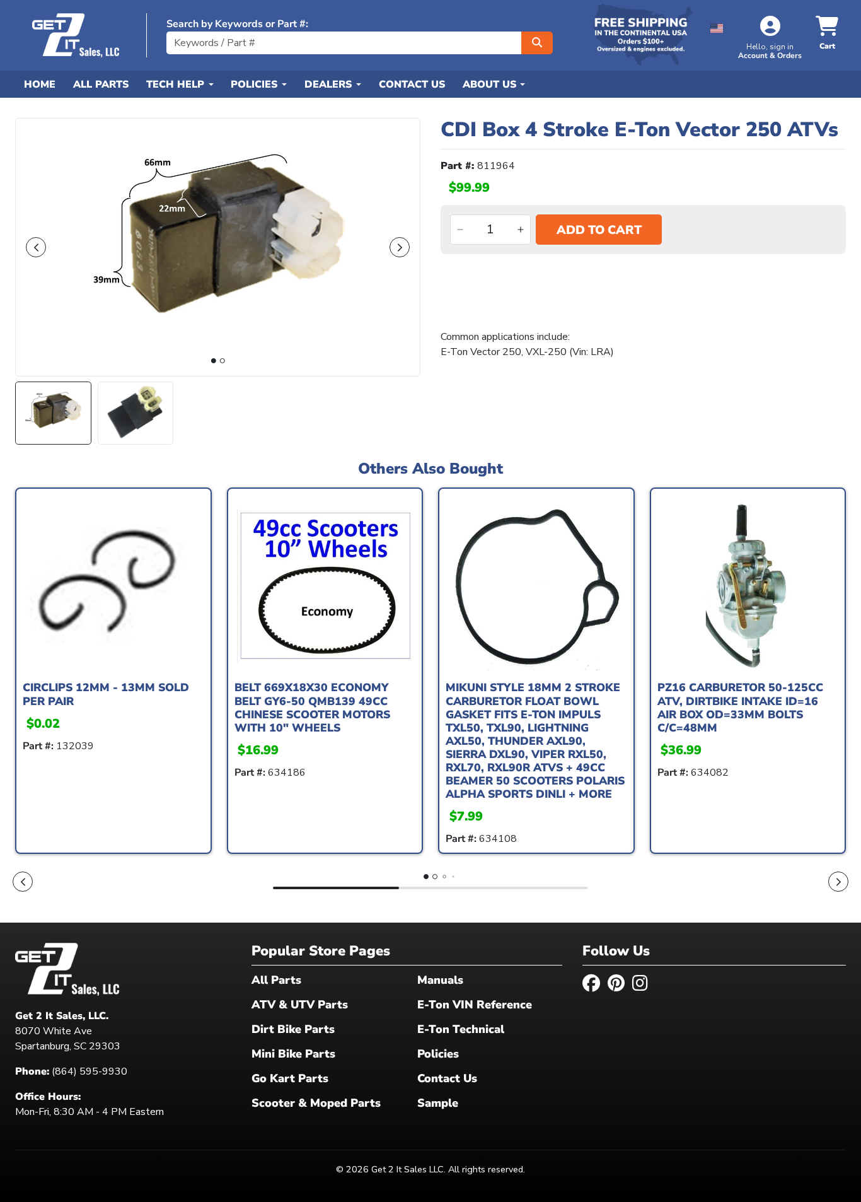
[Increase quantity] (521, 229)
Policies (438, 1053)
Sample (437, 1103)
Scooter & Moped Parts (316, 1103)
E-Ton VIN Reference (474, 1004)
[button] (717, 26)
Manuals (440, 980)
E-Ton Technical (460, 1029)
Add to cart (599, 230)
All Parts (101, 84)
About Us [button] (491, 84)
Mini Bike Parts (293, 1053)
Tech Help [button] (176, 84)
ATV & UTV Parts (299, 1004)
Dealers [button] (329, 84)
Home (39, 84)
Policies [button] (255, 84)
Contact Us (412, 84)
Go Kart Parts (289, 1078)
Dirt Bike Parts (293, 1029)
